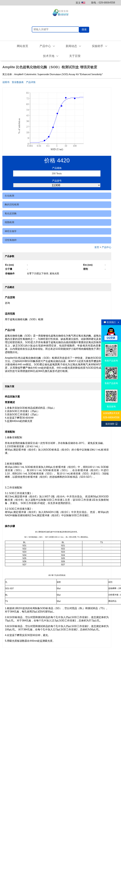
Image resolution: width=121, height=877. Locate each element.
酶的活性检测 (12, 204)
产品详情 (30, 82)
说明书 (5, 82)
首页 (96, 247)
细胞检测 (9, 222)
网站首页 (22, 46)
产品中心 (106, 247)
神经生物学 (11, 231)
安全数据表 (18, 82)
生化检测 (9, 195)
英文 (78, 2)
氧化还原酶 (11, 213)
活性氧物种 (11, 240)
